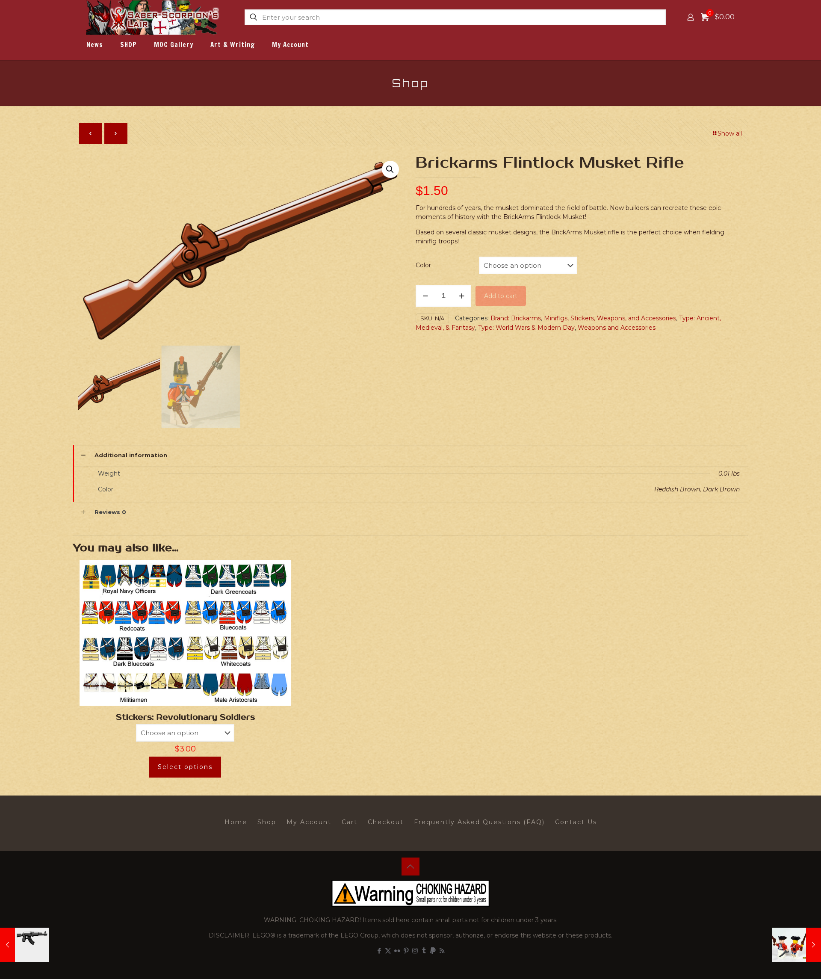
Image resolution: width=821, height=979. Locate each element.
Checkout (386, 822)
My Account (308, 822)
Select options (185, 767)
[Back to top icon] (410, 866)
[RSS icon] (442, 950)
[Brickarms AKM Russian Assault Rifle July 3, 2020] (24, 945)
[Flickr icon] (397, 950)
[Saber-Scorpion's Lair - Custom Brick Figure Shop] (153, 17)
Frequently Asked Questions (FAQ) (479, 822)
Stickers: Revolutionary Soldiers (185, 717)
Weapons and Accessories (617, 327)
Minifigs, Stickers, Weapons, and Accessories (610, 318)
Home (235, 822)
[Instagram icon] (415, 950)
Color (423, 265)
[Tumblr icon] (424, 950)
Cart (349, 822)
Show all (730, 133)
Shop (266, 822)
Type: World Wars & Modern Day (526, 327)
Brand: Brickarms (515, 318)
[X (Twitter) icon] (388, 950)
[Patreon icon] (433, 950)
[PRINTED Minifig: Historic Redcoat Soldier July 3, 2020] (796, 945)
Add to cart (500, 296)
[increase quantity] (461, 296)
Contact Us (576, 822)
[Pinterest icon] (406, 950)
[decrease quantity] (425, 296)
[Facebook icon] (379, 950)
